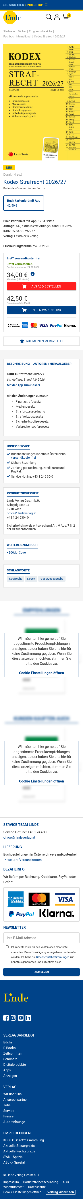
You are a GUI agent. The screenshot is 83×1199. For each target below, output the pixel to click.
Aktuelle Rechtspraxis (19, 1151)
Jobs (7, 1105)
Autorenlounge (14, 1122)
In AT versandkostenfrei (23, 258)
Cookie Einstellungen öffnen (41, 673)
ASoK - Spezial (14, 1162)
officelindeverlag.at (22, 513)
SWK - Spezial (13, 1157)
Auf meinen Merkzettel (44, 341)
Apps (7, 1070)
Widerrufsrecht (13, 1187)
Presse (8, 1116)
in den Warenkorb (46, 310)
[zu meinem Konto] (57, 18)
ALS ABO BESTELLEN (46, 286)
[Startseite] (12, 17)
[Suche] (49, 18)
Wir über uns (12, 1094)
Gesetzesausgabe (52, 578)
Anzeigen (10, 1076)
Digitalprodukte (14, 1065)
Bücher (8, 1042)
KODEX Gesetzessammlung (23, 1140)
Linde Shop (35, 5)
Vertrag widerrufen (60, 1192)
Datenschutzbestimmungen (53, 957)
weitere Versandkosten (25, 860)
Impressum (11, 1182)
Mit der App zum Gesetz (23, 385)
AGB (66, 1182)
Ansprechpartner (15, 1100)
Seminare (10, 1059)
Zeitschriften (12, 1053)
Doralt (7, 174)
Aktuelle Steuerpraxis (19, 1146)
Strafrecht (15, 578)
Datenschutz (37, 1187)
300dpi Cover (17, 552)
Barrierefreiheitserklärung (40, 1182)
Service (8, 1111)
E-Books (9, 1048)
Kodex (31, 578)
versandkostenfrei (23, 457)
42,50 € (23, 203)
